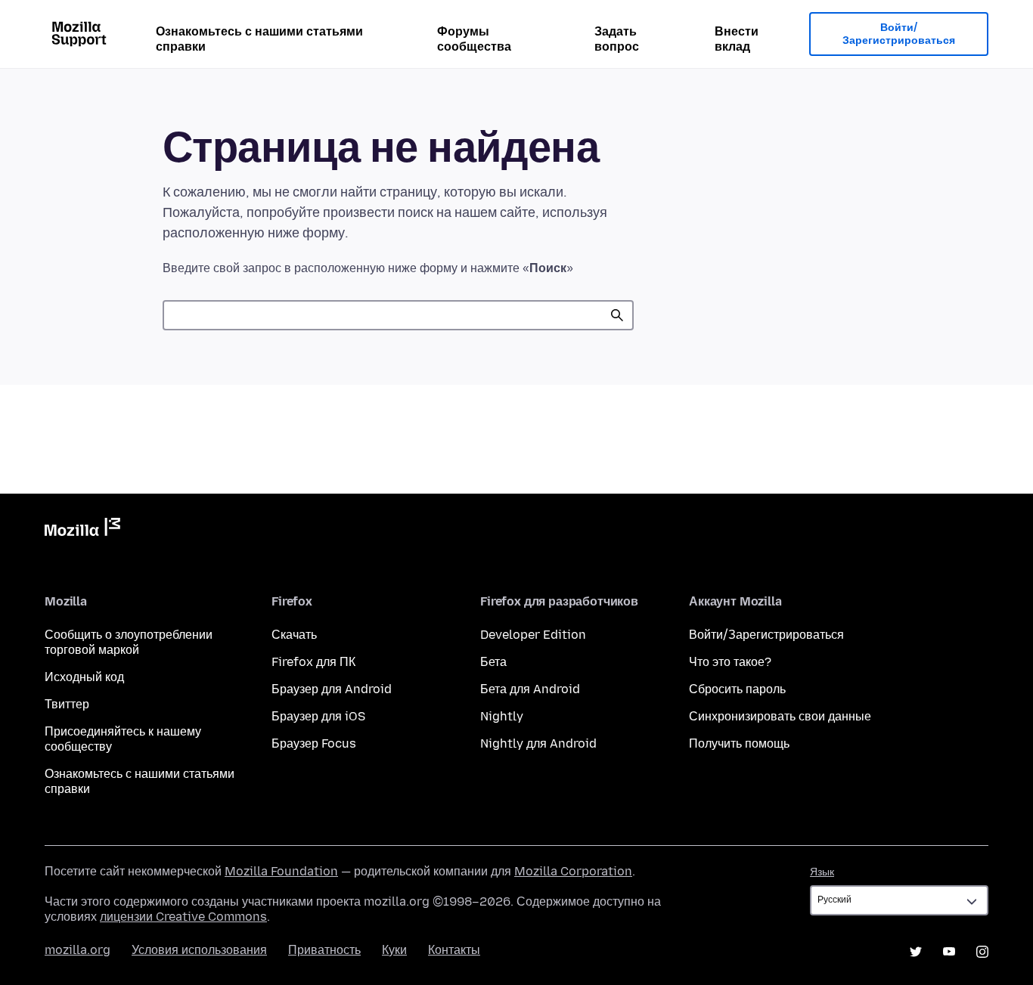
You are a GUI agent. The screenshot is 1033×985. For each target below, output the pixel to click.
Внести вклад (736, 39)
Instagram (982, 952)
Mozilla (82, 530)
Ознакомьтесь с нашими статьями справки (259, 39)
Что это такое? (730, 662)
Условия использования (199, 950)
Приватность (324, 950)
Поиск (617, 315)
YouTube (949, 952)
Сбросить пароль (737, 689)
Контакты (454, 950)
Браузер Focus (313, 743)
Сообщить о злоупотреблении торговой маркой (128, 642)
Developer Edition (533, 634)
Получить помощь (739, 743)
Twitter (916, 952)
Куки (394, 950)
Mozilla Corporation (573, 871)
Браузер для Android (331, 689)
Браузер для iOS (318, 716)
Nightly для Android (538, 743)
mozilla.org (77, 950)
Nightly (501, 716)
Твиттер (67, 704)
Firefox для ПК (313, 662)
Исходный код (84, 677)
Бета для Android (530, 689)
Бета (493, 662)
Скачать (294, 634)
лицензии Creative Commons (183, 916)
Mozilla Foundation (281, 871)
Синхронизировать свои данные (780, 716)
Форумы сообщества (474, 39)
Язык (822, 872)
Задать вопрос (616, 39)
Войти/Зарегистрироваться (898, 34)
